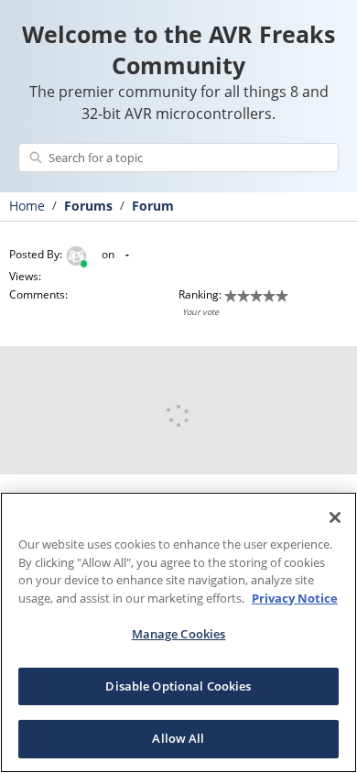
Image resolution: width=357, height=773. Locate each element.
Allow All (178, 738)
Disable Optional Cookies (178, 686)
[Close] (335, 517)
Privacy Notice (295, 598)
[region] (178, 632)
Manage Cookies (179, 634)
